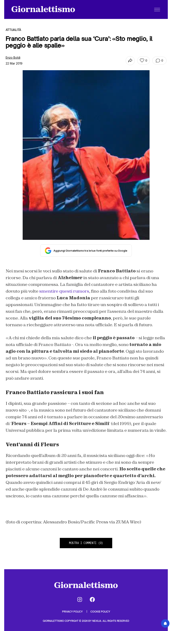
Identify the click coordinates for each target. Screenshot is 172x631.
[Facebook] (92, 599)
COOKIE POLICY (100, 611)
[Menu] (157, 9)
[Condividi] (130, 60)
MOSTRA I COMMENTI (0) (86, 543)
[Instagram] (80, 599)
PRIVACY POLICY (72, 611)
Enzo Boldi (13, 57)
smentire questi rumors (64, 291)
